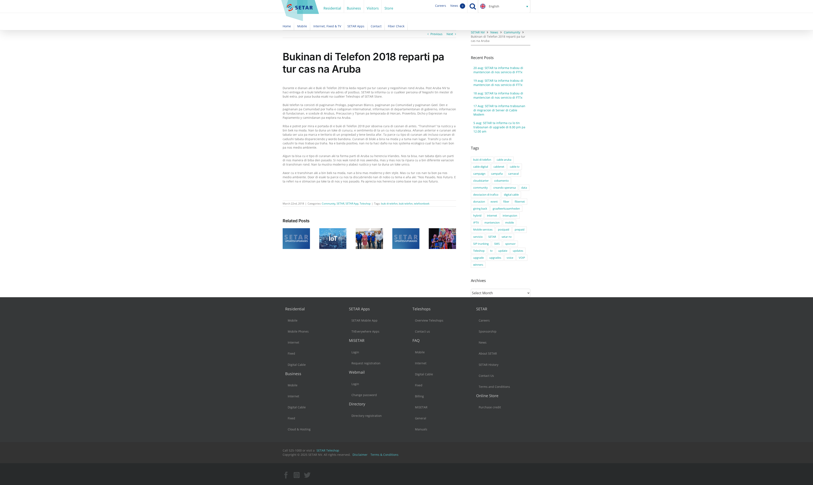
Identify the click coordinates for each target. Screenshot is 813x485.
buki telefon (406, 203)
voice (510, 258)
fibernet (520, 201)
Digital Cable (297, 365)
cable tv (515, 167)
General (420, 418)
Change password (364, 395)
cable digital (480, 167)
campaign (479, 173)
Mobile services (482, 229)
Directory (357, 403)
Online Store (487, 395)
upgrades (495, 258)
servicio (478, 237)
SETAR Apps (359, 308)
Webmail (357, 372)
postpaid (503, 229)
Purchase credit (490, 407)
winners (478, 265)
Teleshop (365, 203)
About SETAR (488, 353)
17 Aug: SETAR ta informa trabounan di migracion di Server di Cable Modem (499, 110)
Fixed (291, 353)
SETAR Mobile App (364, 320)
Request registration (365, 363)
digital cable (511, 194)
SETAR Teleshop (328, 450)
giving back (480, 208)
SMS (497, 244)
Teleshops (421, 308)
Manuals (421, 429)
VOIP (522, 258)
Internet (293, 342)
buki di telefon (389, 203)
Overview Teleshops (429, 320)
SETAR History (488, 365)
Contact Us (486, 376)
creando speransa (504, 187)
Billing (419, 396)
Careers (440, 6)
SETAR (340, 203)
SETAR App (352, 203)
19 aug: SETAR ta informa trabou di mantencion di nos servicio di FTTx (498, 83)
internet (492, 215)
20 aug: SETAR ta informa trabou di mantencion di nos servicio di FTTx (498, 70)
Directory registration (366, 416)
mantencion (492, 222)
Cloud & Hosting (299, 429)
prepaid (519, 229)
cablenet (499, 167)
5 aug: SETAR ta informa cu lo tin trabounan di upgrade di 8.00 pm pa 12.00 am (499, 127)
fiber (506, 201)
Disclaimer (360, 455)
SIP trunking (481, 244)
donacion (479, 201)
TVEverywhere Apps (365, 331)
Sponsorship (487, 331)
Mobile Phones (298, 331)
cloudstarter (481, 180)
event (494, 201)
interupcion (510, 215)
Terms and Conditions (494, 387)
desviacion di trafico (485, 194)
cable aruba (504, 160)
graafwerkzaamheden (506, 208)
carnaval (513, 173)
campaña (497, 173)
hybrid (477, 215)
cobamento (501, 180)
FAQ (416, 340)
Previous (436, 34)
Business (293, 373)
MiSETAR (356, 340)
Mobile (292, 320)
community (480, 187)
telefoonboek (421, 203)
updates (518, 251)
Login (355, 352)
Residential (295, 308)
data (524, 187)
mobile (509, 222)
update (502, 251)
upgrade (478, 258)
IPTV (476, 222)
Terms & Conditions (384, 455)
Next (450, 34)
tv (491, 251)
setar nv (507, 237)
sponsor (510, 244)
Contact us (422, 331)
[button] (504, 6)
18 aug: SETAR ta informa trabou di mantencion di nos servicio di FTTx (498, 95)
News (456, 6)
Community (328, 203)
